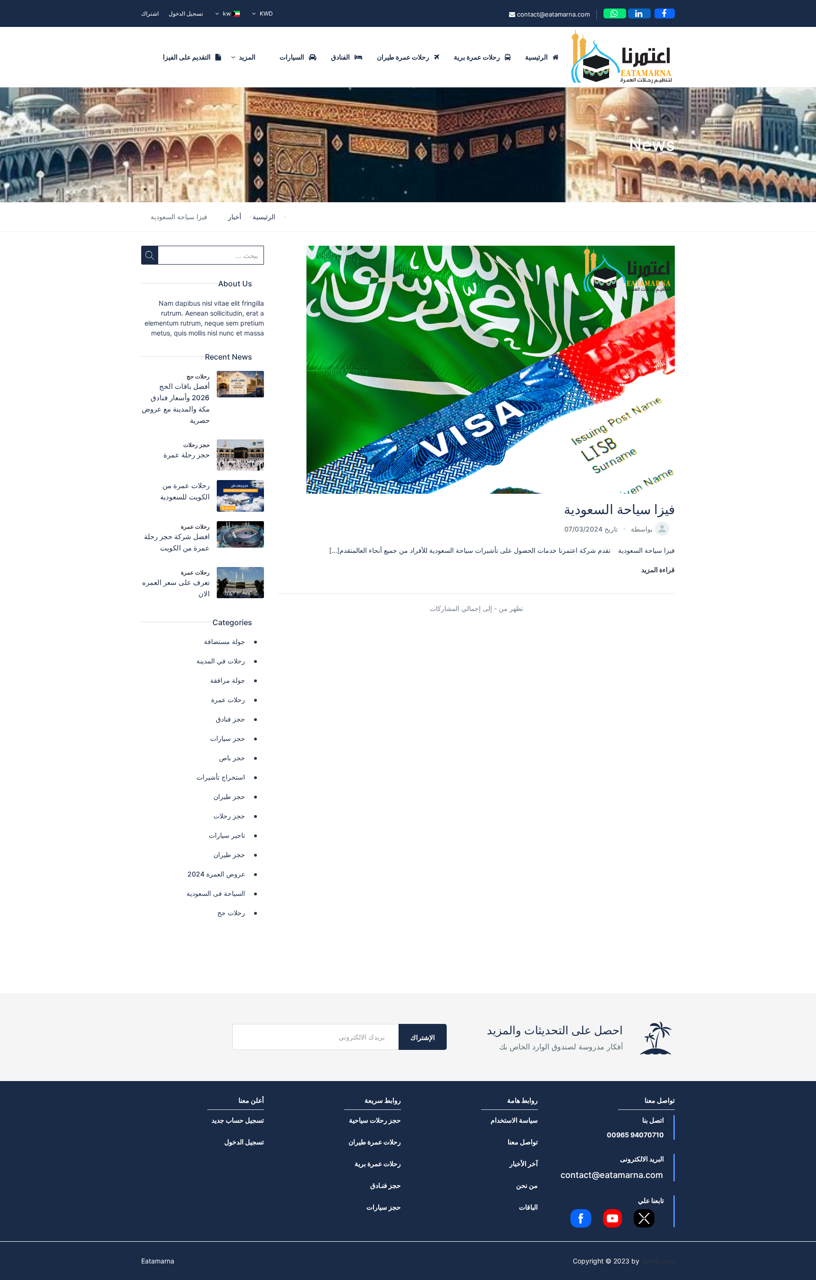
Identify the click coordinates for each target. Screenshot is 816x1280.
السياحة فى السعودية (216, 893)
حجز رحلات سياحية (375, 1120)
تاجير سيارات (227, 835)
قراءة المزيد (658, 570)
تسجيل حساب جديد (238, 1120)
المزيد (246, 57)
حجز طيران (229, 796)
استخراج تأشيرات (220, 777)
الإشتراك (422, 1037)
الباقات (528, 1207)
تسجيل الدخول (186, 13)
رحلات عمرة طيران (403, 57)
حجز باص (232, 758)
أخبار (234, 217)
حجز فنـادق (385, 1185)
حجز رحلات (196, 444)
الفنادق (340, 57)
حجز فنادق (230, 719)
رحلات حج (198, 376)
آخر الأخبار (524, 1164)
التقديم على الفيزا (187, 57)
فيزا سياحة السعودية (619, 509)
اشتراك (150, 13)
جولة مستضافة (224, 641)
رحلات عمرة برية (477, 57)
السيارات (292, 57)
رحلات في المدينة (220, 661)
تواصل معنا (523, 1142)
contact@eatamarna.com (552, 14)
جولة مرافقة (227, 680)
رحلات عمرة (195, 526)
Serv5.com (658, 1261)
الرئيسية (536, 57)
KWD (265, 13)
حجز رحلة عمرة (186, 454)
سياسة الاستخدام (514, 1120)
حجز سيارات (227, 738)
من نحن (527, 1185)
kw (226, 13)
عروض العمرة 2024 (216, 874)
